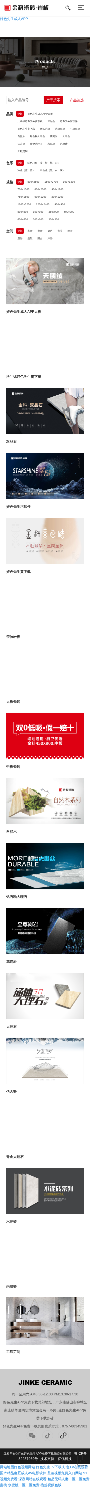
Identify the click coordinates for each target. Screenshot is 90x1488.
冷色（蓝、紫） (26, 170)
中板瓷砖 (75, 128)
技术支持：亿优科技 (56, 1459)
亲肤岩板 (45, 128)
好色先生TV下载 (49, 1467)
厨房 (50, 230)
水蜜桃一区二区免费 (24, 1485)
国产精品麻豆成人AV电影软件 (23, 1473)
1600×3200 (24, 204)
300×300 (53, 219)
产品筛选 (77, 100)
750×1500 (24, 196)
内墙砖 (64, 143)
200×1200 (58, 196)
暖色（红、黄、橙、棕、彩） (44, 162)
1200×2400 (43, 204)
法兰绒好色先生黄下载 (30, 121)
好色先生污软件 (69, 121)
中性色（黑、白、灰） (52, 170)
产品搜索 (53, 100)
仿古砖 (21, 143)
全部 (20, 113)
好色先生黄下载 (26, 128)
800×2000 (40, 189)
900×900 (59, 204)
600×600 (23, 219)
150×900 (38, 211)
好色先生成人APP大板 (40, 113)
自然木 (21, 136)
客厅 (30, 230)
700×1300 (24, 189)
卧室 (70, 230)
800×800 (23, 211)
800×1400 (69, 181)
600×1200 (40, 196)
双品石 (51, 121)
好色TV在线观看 (75, 1467)
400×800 (69, 211)
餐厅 (40, 230)
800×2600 (34, 181)
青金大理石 (36, 143)
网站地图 (7, 1467)
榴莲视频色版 (51, 1485)
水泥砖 (51, 143)
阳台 (40, 238)
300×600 (38, 219)
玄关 (60, 230)
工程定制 (23, 151)
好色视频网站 (24, 1467)
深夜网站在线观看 (32, 1479)
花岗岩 (54, 136)
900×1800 (58, 189)
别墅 (30, 238)
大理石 (66, 136)
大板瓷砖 (60, 128)
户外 (50, 238)
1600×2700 (51, 181)
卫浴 (20, 238)
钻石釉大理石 (37, 136)
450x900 (53, 211)
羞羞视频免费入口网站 (64, 1473)
